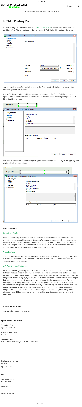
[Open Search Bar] (78, 6)
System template (8, 327)
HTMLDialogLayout (43, 27)
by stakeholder (7, 366)
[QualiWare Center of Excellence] (14, 6)
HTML (3, 334)
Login (38, 1)
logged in (17, 311)
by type (4, 363)
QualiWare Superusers (29, 342)
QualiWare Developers (10, 342)
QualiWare (41, 404)
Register (43, 1)
